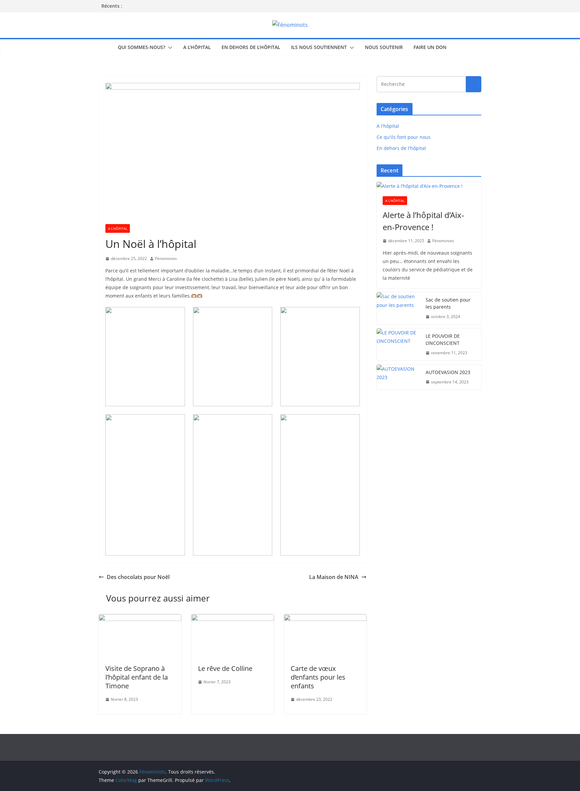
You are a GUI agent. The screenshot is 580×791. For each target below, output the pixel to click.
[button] (169, 48)
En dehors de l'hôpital (401, 148)
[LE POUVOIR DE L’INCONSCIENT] (398, 344)
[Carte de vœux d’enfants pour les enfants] (325, 619)
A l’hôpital (197, 47)
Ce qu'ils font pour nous (404, 137)
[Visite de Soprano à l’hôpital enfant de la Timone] (140, 619)
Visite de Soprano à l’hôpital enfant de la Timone (136, 677)
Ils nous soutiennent (319, 47)
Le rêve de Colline (225, 668)
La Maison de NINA (333, 577)
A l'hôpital (117, 228)
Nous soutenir (384, 47)
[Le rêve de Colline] (232, 619)
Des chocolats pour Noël (138, 577)
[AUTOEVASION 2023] (398, 377)
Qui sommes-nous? (141, 47)
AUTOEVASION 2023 (448, 372)
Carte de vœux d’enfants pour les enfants (318, 677)
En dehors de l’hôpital (251, 47)
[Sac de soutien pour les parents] (398, 308)
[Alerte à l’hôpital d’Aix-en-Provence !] (429, 186)
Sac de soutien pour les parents (448, 303)
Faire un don (430, 47)
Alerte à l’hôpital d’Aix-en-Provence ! (423, 220)
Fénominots (166, 258)
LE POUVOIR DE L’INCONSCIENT (443, 339)
